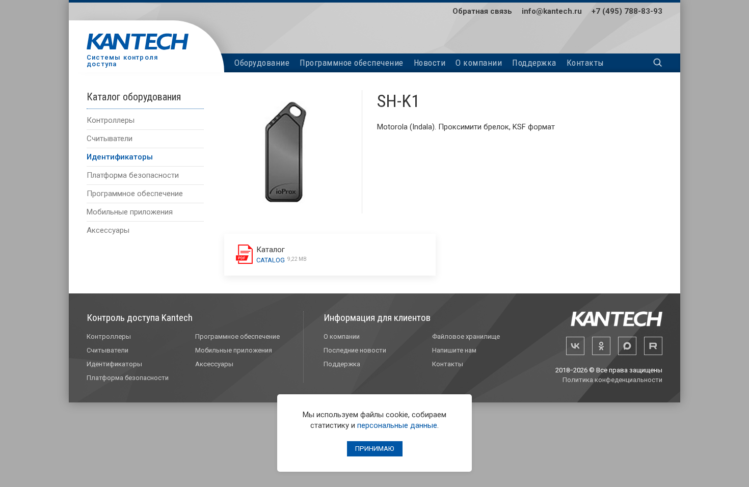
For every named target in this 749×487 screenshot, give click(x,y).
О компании (479, 63)
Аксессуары (108, 230)
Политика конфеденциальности (612, 380)
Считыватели (109, 138)
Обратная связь (482, 11)
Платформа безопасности (133, 175)
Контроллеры (111, 120)
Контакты (585, 63)
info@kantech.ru (552, 11)
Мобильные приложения (130, 212)
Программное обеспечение (352, 63)
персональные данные (397, 425)
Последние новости (355, 350)
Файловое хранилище (466, 336)
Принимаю (374, 448)
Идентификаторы (120, 156)
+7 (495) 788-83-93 (627, 11)
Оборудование (261, 63)
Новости (430, 63)
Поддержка (534, 63)
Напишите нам (454, 350)
